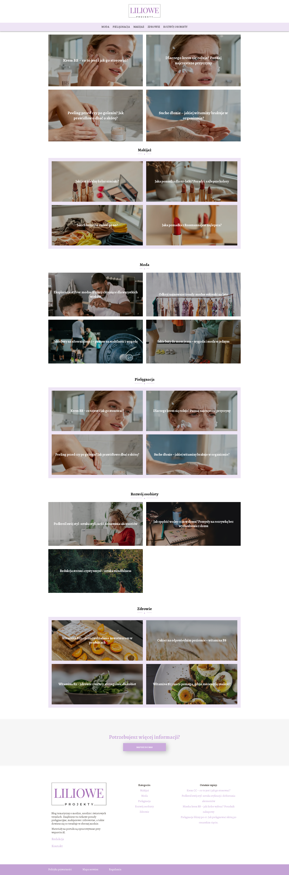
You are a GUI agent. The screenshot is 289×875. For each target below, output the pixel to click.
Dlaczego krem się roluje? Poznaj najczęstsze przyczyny (193, 60)
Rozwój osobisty (175, 27)
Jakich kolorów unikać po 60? (97, 225)
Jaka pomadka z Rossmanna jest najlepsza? (192, 225)
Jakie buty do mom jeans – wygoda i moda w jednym (193, 341)
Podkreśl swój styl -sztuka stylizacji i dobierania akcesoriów (95, 524)
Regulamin (115, 869)
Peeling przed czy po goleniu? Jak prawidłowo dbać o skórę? (96, 115)
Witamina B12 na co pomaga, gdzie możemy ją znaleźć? (191, 684)
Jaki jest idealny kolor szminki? (97, 181)
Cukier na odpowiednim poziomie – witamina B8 (191, 640)
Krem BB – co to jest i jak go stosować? (95, 60)
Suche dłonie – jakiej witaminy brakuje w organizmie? (193, 115)
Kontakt (57, 846)
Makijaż (138, 27)
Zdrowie (154, 27)
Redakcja (58, 839)
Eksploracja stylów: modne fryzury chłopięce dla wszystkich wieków (96, 294)
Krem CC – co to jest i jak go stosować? (208, 790)
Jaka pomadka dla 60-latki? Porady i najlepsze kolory (192, 181)
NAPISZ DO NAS (144, 747)
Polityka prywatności (60, 869)
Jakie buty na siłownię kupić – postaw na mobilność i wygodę (96, 341)
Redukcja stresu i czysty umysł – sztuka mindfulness (95, 571)
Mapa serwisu (90, 869)
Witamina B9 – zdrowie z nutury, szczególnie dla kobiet (97, 684)
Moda (105, 27)
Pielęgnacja (121, 27)
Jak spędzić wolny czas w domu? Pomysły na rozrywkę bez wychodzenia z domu (193, 524)
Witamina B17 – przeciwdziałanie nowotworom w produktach (97, 640)
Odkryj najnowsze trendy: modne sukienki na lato (193, 294)
